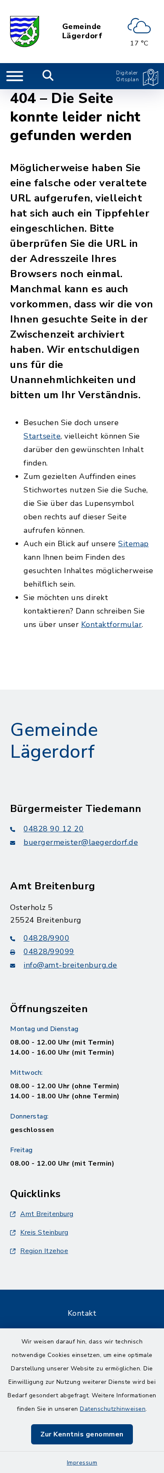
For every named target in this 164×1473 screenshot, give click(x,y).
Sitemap (133, 544)
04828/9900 (46, 938)
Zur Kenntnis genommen (82, 1434)
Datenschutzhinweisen (112, 1409)
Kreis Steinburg (44, 1232)
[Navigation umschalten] (14, 76)
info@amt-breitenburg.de (70, 965)
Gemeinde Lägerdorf (82, 31)
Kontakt (82, 1313)
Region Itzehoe (44, 1251)
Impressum (82, 1463)
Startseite (42, 436)
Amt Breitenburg (47, 1214)
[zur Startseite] (24, 31)
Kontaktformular (111, 624)
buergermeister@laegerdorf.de (81, 842)
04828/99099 (49, 952)
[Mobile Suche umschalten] (48, 76)
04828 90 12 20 (54, 829)
